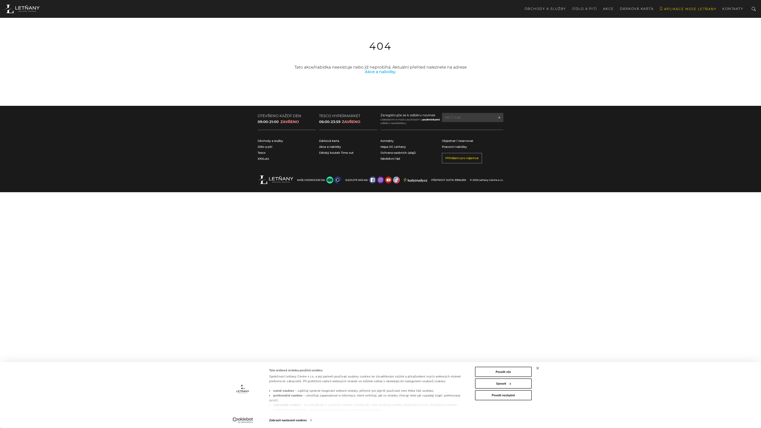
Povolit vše (503, 372)
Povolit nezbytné (503, 395)
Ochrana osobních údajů (398, 153)
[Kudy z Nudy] (415, 180)
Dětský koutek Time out (336, 153)
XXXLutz (263, 158)
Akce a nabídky (380, 71)
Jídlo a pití (584, 9)
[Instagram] (380, 180)
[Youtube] (388, 180)
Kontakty (732, 9)
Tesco (262, 153)
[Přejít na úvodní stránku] (22, 9)
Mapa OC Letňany (393, 147)
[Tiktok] (396, 180)
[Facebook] (372, 180)
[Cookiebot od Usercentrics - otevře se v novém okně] (243, 420)
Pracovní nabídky (454, 147)
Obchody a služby (545, 9)
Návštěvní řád (390, 158)
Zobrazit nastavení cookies (288, 420)
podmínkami (431, 119)
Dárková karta (637, 9)
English (460, 180)
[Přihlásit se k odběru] (499, 117)
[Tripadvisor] (329, 180)
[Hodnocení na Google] (337, 180)
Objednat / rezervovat (457, 141)
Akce (608, 9)
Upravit (501, 383)
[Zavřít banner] (537, 368)
